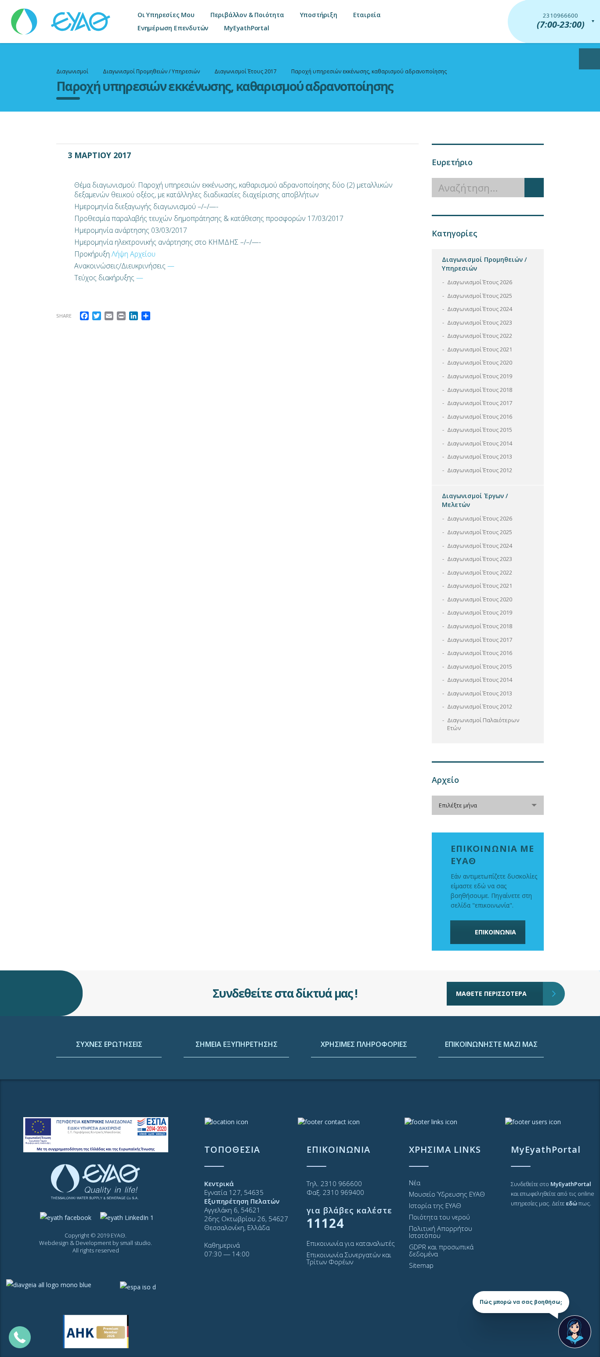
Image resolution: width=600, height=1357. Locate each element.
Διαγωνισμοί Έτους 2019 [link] (479, 376)
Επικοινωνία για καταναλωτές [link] (351, 1243)
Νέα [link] (414, 1182)
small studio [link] (135, 1243)
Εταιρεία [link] (367, 15)
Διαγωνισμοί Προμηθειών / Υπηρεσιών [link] (484, 263)
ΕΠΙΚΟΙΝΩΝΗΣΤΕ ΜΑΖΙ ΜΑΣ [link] (491, 1044)
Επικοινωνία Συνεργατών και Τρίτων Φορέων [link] (349, 1258)
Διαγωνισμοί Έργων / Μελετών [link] (475, 500)
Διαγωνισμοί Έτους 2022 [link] (479, 336)
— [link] (170, 266)
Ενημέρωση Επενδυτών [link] (172, 28)
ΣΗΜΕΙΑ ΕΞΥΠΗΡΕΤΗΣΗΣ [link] (236, 1044)
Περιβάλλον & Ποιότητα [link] (247, 15)
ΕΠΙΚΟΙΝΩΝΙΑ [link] (495, 932)
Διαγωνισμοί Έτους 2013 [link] (479, 456)
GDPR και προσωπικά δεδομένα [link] (441, 1250)
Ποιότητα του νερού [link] (439, 1216)
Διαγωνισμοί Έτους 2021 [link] (479, 349)
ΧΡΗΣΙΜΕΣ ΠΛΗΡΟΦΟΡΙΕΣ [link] (364, 1044)
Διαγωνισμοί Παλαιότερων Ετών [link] (483, 724)
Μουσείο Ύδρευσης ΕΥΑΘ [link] (447, 1194)
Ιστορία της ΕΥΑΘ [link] (435, 1205)
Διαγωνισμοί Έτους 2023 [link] (479, 322)
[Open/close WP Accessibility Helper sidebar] (589, 58)
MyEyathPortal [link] (246, 28)
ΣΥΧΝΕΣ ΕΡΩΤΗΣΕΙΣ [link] (109, 1044)
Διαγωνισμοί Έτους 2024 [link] (479, 309)
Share (64, 315)
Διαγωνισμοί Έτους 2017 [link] (479, 403)
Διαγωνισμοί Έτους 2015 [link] (479, 430)
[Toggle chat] (574, 1331)
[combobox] (488, 805)
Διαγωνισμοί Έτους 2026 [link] (479, 282)
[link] (61, 17)
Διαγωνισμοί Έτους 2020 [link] (479, 362)
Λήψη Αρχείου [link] (133, 254)
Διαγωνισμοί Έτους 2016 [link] (479, 416)
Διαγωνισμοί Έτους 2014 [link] (479, 443)
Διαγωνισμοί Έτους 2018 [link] (479, 390)
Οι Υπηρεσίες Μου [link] (166, 15)
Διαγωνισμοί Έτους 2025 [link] (479, 296)
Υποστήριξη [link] (318, 15)
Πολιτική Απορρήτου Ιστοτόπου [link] (440, 1232)
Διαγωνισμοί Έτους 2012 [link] (479, 470)
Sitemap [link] (421, 1265)
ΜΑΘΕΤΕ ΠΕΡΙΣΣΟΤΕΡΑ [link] (491, 993)
